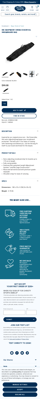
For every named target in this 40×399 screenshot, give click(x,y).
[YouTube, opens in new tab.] (22, 353)
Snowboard (5, 26)
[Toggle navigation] (2, 7)
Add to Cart (18, 110)
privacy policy (16, 372)
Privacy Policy (25, 339)
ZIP (27, 309)
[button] (36, 36)
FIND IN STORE (19, 116)
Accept (20, 389)
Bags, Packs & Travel (17, 26)
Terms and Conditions (15, 339)
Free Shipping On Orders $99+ (19, 2)
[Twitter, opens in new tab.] (27, 353)
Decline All (20, 394)
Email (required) (8, 309)
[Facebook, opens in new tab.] (17, 353)
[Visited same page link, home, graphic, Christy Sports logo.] (20, 8)
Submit (9, 319)
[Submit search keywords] (33, 13)
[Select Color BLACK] (6, 90)
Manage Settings (20, 384)
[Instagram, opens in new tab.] (12, 353)
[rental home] (7, 7)
